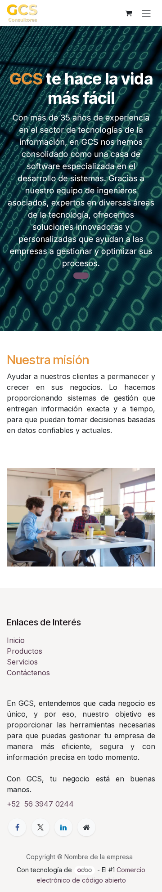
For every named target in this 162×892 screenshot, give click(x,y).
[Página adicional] (86, 827)
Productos (24, 651)
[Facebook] (17, 827)
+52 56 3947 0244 (40, 803)
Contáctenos (28, 672)
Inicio (16, 640)
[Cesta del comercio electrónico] (128, 13)
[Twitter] (41, 827)
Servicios (22, 661)
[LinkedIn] (63, 827)
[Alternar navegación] (146, 13)
